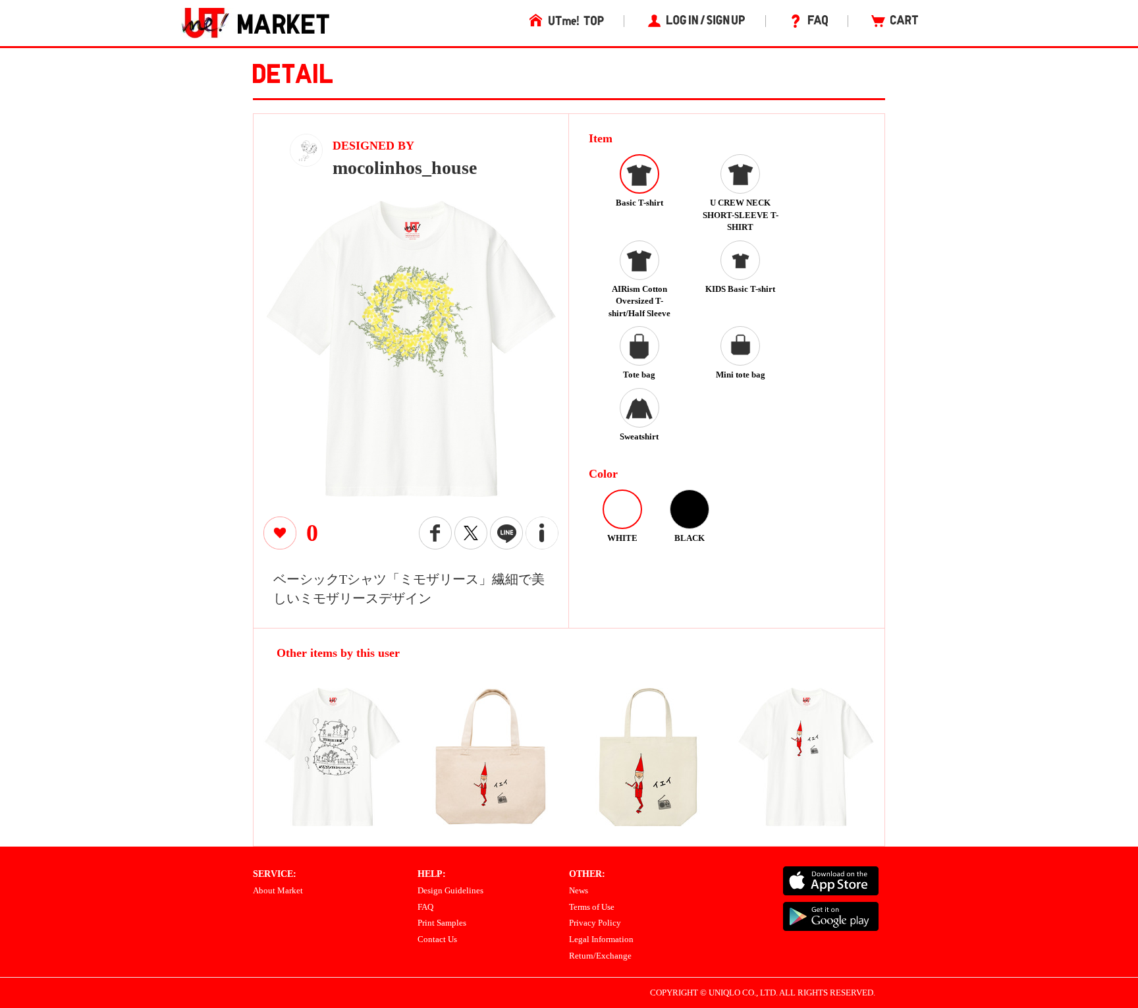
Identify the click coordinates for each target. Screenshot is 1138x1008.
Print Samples (442, 923)
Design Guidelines (450, 890)
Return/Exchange (600, 956)
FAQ (425, 907)
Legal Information (601, 939)
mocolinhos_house (405, 167)
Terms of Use (591, 907)
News (578, 890)
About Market (278, 890)
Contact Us (437, 939)
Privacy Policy (595, 923)
